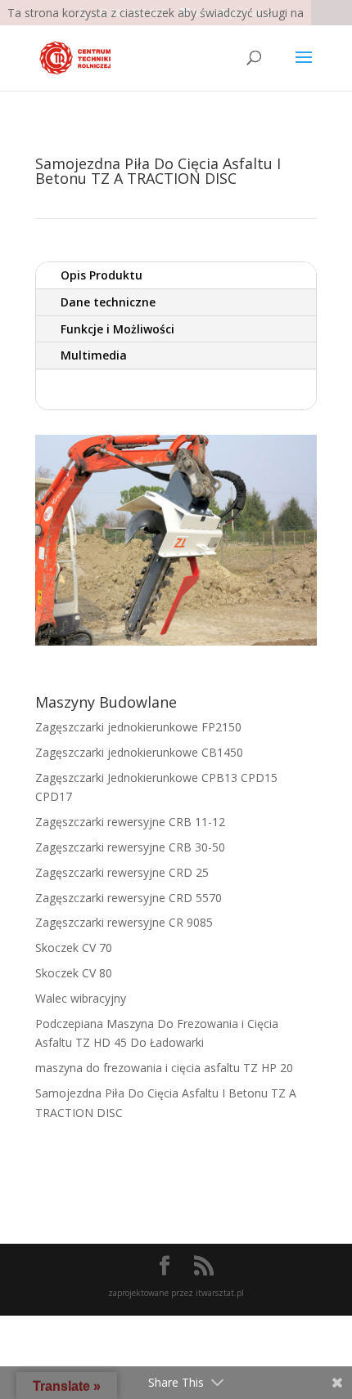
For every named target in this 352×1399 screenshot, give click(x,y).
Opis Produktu (101, 275)
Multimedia (94, 355)
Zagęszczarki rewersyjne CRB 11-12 (130, 821)
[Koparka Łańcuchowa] (176, 645)
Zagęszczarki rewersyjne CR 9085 (124, 922)
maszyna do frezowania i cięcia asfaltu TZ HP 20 (164, 1067)
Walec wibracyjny (80, 998)
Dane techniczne (108, 302)
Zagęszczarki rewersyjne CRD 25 (122, 872)
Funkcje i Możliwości (117, 329)
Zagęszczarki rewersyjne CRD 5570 (128, 897)
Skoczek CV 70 (73, 947)
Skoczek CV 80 (73, 973)
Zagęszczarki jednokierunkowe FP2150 (138, 727)
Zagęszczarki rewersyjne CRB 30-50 (130, 847)
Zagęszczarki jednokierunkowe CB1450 (139, 752)
